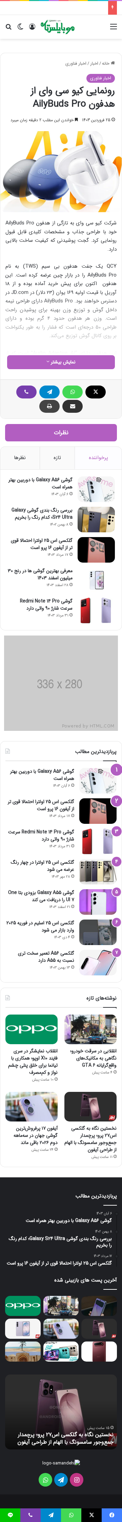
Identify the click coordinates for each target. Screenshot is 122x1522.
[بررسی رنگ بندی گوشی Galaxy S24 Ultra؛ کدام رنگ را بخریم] (96, 519)
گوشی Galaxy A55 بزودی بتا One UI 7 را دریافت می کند (41, 896)
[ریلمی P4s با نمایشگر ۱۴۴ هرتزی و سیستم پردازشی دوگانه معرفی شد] (61, 1351)
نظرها (20, 458)
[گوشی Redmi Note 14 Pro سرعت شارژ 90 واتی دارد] (96, 610)
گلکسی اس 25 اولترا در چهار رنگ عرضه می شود (42, 866)
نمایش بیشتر (62, 362)
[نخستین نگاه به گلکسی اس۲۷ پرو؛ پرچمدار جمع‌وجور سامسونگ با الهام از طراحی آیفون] (90, 1106)
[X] (95, 392)
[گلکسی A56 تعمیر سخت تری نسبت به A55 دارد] (98, 962)
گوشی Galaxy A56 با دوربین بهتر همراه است (40, 483)
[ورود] (32, 29)
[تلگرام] (49, 392)
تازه (57, 458)
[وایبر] (26, 392)
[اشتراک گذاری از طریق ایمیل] (72, 406)
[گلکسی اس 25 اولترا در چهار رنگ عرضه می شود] (98, 871)
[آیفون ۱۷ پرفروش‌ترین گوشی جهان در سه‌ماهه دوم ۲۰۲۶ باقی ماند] (31, 1106)
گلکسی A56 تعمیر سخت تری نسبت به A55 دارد (46, 957)
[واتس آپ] (72, 392)
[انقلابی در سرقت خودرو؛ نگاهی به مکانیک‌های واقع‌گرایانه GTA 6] (90, 1029)
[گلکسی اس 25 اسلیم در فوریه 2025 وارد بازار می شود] (98, 932)
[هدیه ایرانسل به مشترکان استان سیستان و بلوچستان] (23, 1351)
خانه (106, 63)
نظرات (61, 432)
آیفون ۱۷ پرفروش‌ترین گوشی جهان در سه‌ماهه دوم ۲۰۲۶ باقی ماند (36, 1135)
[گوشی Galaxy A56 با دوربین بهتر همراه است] (96, 489)
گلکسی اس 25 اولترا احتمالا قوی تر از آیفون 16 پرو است (42, 544)
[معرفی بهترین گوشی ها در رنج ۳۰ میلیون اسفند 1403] (96, 580)
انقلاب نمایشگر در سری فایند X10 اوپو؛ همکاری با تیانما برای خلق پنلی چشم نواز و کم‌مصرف (33, 1061)
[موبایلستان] (58, 27)
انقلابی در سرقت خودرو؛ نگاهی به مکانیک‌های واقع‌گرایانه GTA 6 (93, 1058)
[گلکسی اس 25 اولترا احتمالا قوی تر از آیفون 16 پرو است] (96, 550)
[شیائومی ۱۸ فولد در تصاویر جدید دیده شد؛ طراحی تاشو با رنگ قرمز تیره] (99, 1351)
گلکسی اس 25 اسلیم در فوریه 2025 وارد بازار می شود (40, 926)
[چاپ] (49, 406)
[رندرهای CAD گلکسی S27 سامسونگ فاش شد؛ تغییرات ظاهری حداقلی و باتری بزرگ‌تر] (23, 1329)
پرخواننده (98, 458)
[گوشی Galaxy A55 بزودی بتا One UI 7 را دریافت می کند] (98, 902)
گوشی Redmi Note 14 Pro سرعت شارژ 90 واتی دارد (46, 604)
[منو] (113, 29)
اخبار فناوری (75, 63)
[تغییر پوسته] (20, 29)
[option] (61, 1412)
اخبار (94, 63)
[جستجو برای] (8, 29)
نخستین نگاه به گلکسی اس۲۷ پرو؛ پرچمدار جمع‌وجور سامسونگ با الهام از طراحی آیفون (90, 1139)
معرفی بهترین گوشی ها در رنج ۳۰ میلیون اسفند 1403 (40, 574)
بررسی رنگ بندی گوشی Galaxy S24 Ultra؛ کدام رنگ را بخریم (42, 513)
